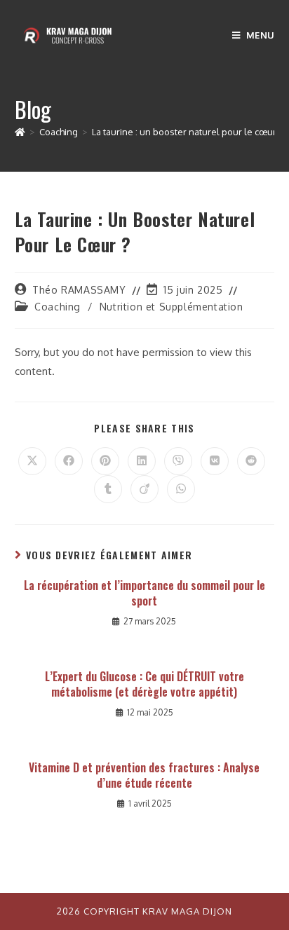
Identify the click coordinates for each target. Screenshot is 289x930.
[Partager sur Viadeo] (144, 489)
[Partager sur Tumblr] (108, 489)
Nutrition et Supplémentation (171, 307)
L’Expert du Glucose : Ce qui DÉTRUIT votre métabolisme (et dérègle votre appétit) (144, 684)
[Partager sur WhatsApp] (181, 489)
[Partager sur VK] (215, 461)
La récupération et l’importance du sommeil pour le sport (144, 593)
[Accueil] (20, 131)
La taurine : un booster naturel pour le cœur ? (187, 131)
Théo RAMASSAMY (79, 290)
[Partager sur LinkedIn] (142, 461)
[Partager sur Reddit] (251, 461)
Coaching (57, 307)
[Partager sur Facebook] (69, 461)
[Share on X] (32, 461)
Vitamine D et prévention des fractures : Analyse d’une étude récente (144, 775)
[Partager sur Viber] (178, 461)
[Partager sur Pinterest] (105, 461)
